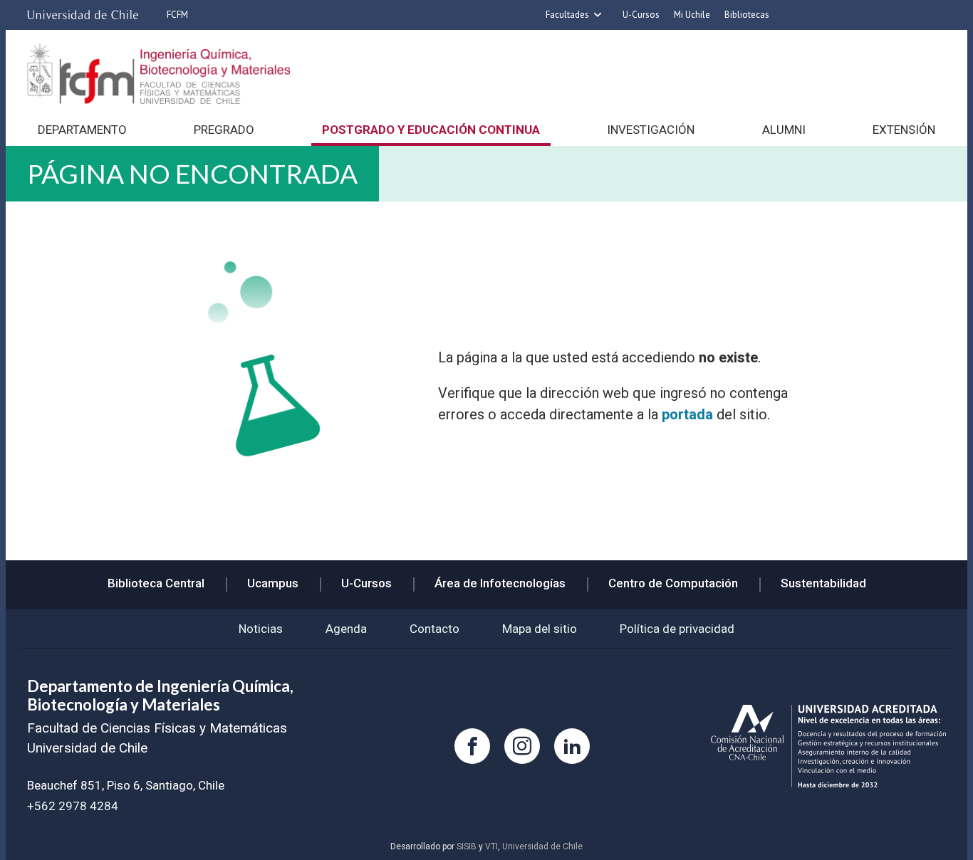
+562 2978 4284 (72, 806)
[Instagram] (522, 746)
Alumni (784, 129)
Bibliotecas (746, 15)
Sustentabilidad (823, 583)
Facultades (567, 15)
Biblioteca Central (156, 583)
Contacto (434, 629)
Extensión (904, 129)
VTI (491, 846)
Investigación (650, 129)
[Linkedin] (572, 746)
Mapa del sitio (539, 629)
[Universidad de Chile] (82, 15)
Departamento (82, 129)
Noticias (261, 629)
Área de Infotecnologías (500, 583)
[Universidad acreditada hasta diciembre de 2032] (828, 746)
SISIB (467, 846)
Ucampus (272, 583)
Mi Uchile (692, 15)
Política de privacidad (677, 629)
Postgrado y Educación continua (431, 129)
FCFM (177, 15)
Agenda (346, 629)
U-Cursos (641, 15)
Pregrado (224, 129)
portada (687, 414)
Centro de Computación (673, 583)
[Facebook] (472, 746)
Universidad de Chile (542, 846)
